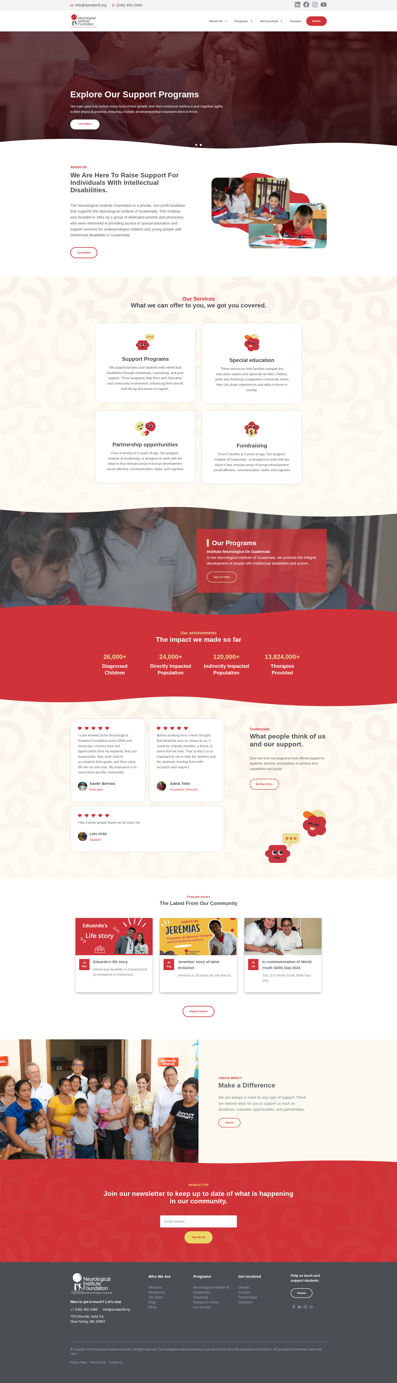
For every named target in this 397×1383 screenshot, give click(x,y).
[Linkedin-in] (300, 1307)
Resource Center (206, 1302)
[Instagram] (315, 4)
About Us (215, 21)
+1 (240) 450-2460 (84, 1309)
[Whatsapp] (311, 1307)
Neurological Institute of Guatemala (211, 1290)
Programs (241, 21)
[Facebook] (306, 4)
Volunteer (245, 1302)
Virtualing (200, 1297)
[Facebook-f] (294, 1307)
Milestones (156, 1292)
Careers (244, 1292)
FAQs (152, 1307)
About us (155, 1287)
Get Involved (269, 21)
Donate (243, 1287)
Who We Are (159, 1276)
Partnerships (247, 1297)
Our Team (155, 1297)
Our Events (201, 1307)
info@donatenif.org (116, 1309)
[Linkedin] (297, 4)
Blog (151, 1302)
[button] (196, 145)
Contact (295, 21)
